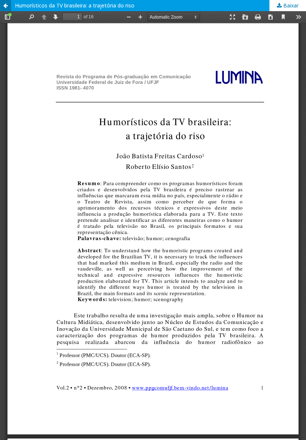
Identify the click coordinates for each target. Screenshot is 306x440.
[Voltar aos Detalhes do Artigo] (5, 5)
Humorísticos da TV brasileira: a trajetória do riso (74, 5)
